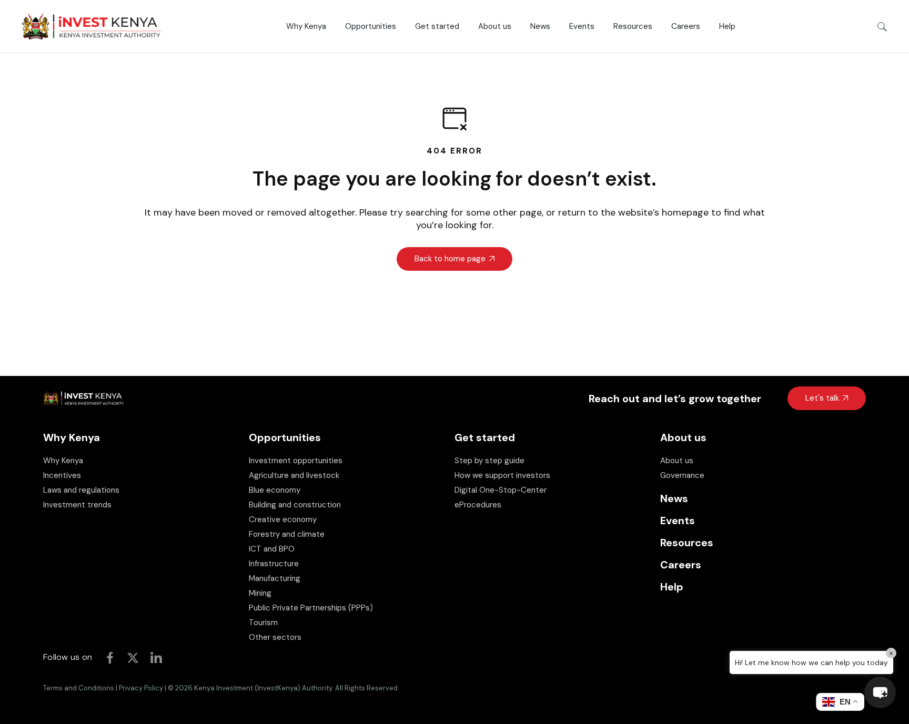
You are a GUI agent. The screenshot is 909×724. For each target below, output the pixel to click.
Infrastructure (274, 563)
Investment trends (77, 504)
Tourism (263, 622)
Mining (260, 593)
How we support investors (502, 475)
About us (676, 460)
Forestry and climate (287, 534)
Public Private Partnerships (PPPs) (311, 608)
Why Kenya (63, 460)
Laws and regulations (81, 490)
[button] (880, 692)
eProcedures (477, 504)
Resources (686, 542)
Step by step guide (489, 460)
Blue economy (274, 490)
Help (671, 586)
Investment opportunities (295, 460)
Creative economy (283, 519)
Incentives (62, 475)
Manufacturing (274, 578)
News (674, 498)
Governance (682, 475)
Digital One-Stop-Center (500, 490)
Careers (680, 564)
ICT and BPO (272, 549)
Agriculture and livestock (294, 475)
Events (677, 520)
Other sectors (275, 637)
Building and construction (295, 504)
